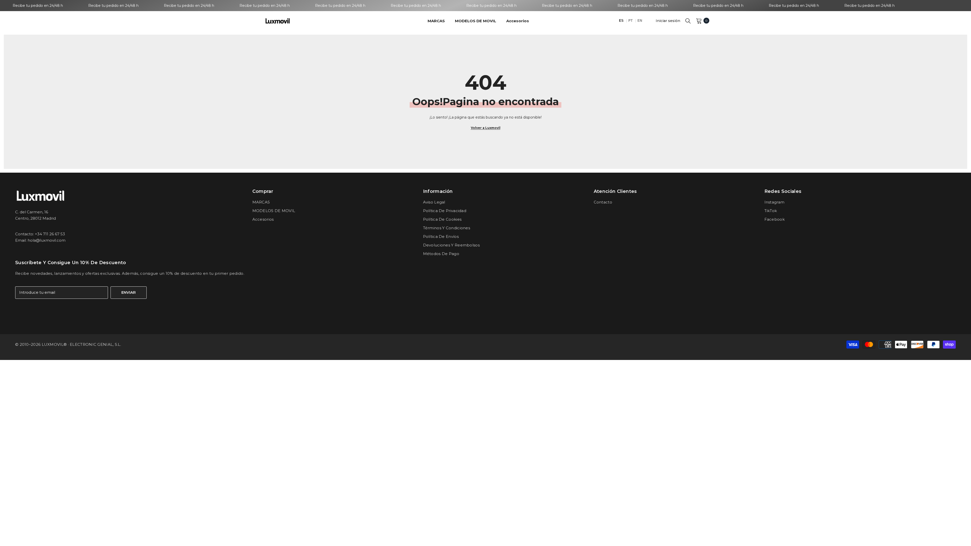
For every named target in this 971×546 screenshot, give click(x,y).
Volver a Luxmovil (485, 128)
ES (622, 20)
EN (639, 20)
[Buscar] (688, 20)
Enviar (128, 292)
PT (631, 20)
